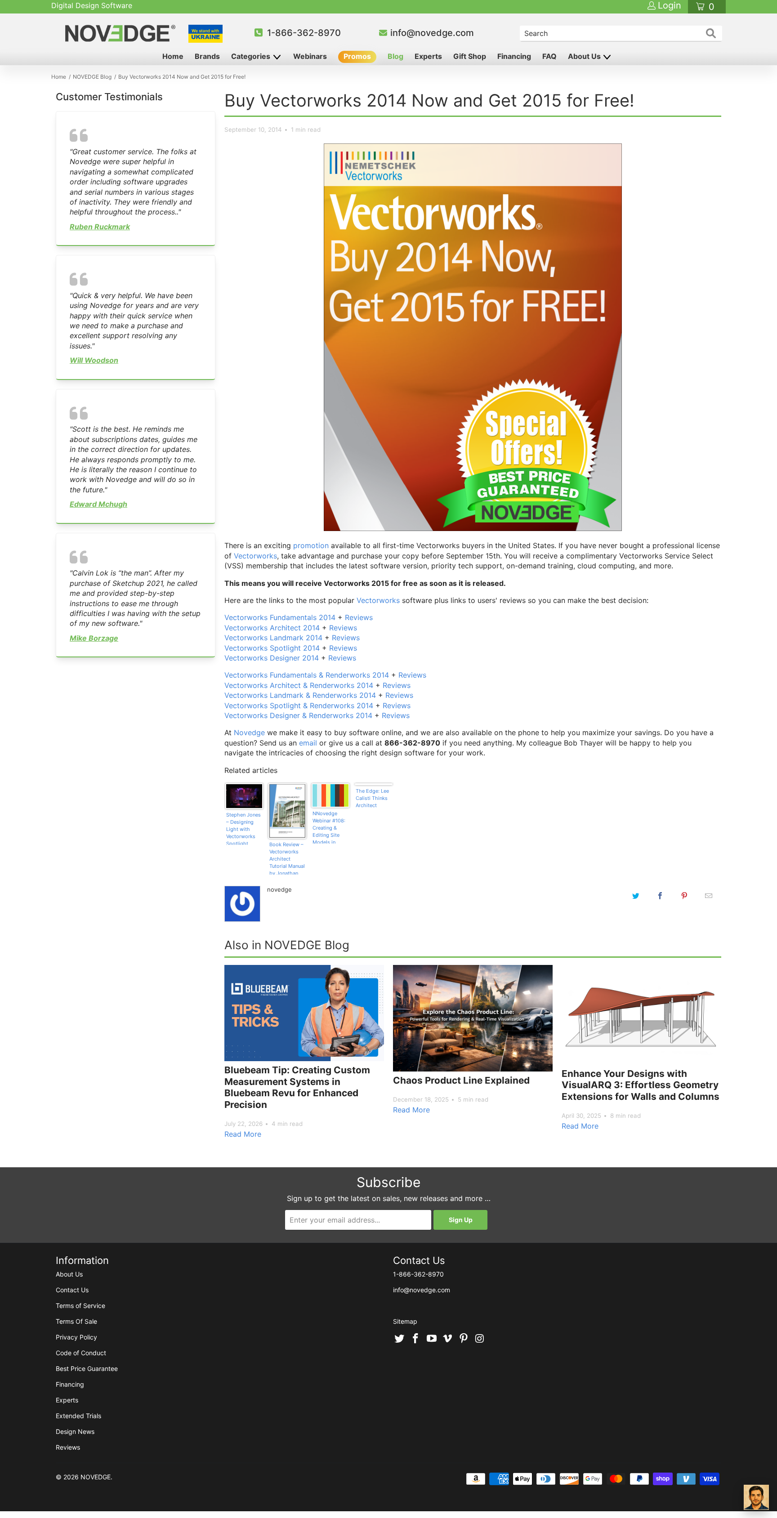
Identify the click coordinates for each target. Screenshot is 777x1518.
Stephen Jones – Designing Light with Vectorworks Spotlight (243, 828)
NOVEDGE (95, 1477)
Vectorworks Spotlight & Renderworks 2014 (298, 705)
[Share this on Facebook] (660, 896)
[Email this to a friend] (709, 896)
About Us (585, 56)
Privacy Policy (76, 1337)
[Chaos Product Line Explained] (473, 1018)
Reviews (359, 617)
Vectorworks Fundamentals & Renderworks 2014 (306, 674)
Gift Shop (469, 56)
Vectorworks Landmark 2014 (273, 637)
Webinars (310, 56)
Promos (357, 56)
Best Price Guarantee (87, 1368)
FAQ (549, 56)
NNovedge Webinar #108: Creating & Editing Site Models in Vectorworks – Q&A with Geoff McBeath (330, 827)
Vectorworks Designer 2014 (271, 657)
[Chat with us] (756, 1497)
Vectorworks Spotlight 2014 (272, 647)
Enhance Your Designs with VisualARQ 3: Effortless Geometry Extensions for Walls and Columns (640, 1085)
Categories (251, 56)
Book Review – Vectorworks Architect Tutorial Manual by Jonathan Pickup (287, 858)
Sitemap (405, 1321)
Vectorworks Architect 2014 (272, 627)
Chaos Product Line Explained (461, 1080)
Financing (514, 56)
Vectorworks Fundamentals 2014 (279, 617)
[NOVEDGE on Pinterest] (464, 1339)
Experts (428, 56)
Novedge (249, 732)
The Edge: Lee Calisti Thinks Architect (372, 798)
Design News (75, 1431)
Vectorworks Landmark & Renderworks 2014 (300, 695)
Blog (395, 56)
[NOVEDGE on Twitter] (399, 1339)
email (308, 742)
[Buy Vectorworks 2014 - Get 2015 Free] (473, 528)
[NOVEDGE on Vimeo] (448, 1339)
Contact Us (72, 1290)
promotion (311, 545)
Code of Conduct (81, 1353)
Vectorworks (255, 555)
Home (172, 56)
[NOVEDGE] (121, 33)
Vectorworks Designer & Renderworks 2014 (298, 715)
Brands (207, 56)
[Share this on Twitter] (636, 896)
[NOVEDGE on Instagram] (480, 1339)
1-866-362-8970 (304, 32)
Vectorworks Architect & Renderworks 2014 (298, 685)
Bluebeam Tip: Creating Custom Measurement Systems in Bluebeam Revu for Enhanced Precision (297, 1087)
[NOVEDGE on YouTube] (431, 1339)
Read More (242, 1134)
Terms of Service (80, 1305)
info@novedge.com (432, 32)
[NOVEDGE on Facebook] (416, 1339)
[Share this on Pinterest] (684, 896)
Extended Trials (78, 1416)
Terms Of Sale (76, 1321)
